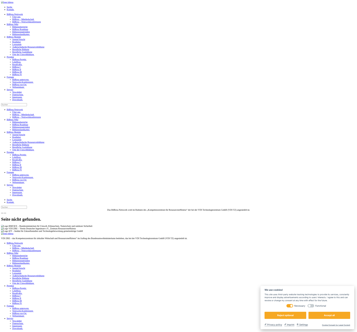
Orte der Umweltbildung (23, 54)
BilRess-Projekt (19, 59)
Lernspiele (16, 44)
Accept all (329, 315)
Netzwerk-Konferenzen (23, 82)
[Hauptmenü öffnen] (2, 213)
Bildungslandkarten (21, 34)
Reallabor (16, 42)
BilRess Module (14, 37)
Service (10, 89)
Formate (10, 77)
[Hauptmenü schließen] (5, 213)
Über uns (16, 17)
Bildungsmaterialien (21, 32)
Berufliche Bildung (20, 49)
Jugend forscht (18, 39)
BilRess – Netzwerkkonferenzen (26, 22)
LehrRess (16, 62)
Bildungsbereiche (20, 27)
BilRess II (16, 69)
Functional (320, 305)
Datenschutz (18, 94)
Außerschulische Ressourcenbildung (28, 47)
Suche (10, 7)
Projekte (10, 57)
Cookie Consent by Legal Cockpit (336, 325)
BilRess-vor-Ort (19, 84)
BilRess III (17, 72)
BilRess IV (17, 74)
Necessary (299, 305)
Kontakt (10, 9)
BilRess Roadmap (20, 29)
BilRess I (16, 67)
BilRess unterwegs (20, 79)
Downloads (17, 99)
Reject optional (285, 315)
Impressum (17, 97)
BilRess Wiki (12, 24)
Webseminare (18, 87)
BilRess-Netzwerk (15, 14)
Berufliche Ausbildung (22, 52)
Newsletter (17, 92)
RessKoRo (17, 64)
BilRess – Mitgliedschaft (23, 19)
